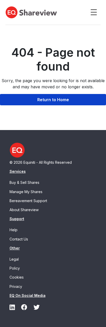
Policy (15, 268)
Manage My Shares (26, 192)
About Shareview (24, 210)
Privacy (16, 286)
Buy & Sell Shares (24, 182)
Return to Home (53, 99)
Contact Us (19, 239)
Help (13, 230)
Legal (14, 259)
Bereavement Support (28, 201)
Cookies (17, 277)
